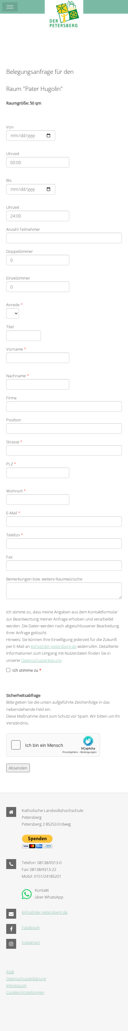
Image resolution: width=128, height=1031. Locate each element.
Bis (8, 180)
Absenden (18, 768)
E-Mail (13, 513)
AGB (10, 972)
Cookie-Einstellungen (25, 992)
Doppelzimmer (19, 251)
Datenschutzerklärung (41, 660)
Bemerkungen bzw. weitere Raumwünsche (44, 579)
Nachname (17, 376)
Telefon (14, 535)
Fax (9, 557)
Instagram (31, 942)
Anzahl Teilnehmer (23, 229)
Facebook (30, 927)
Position (13, 420)
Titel (10, 326)
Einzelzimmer (18, 278)
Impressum (16, 985)
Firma (11, 398)
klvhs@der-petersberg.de (53, 646)
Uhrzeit (12, 153)
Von (10, 127)
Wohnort (16, 491)
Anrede (14, 304)
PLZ (11, 464)
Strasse (14, 442)
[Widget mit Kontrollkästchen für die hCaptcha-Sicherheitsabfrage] (53, 745)
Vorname (16, 349)
